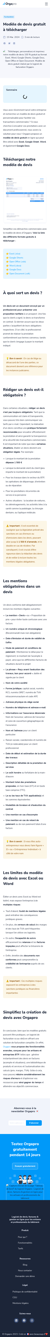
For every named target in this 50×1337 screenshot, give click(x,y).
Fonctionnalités (25, 1243)
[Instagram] (32, 1320)
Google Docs (15, 270)
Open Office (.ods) (17, 262)
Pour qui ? (22, 1237)
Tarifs (20, 1249)
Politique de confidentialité (25, 1292)
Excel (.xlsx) (14, 254)
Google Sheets (16, 258)
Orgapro (7, 1047)
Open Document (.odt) (19, 274)
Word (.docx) (15, 266)
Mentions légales (21, 1303)
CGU (15, 1297)
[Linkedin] (16, 1320)
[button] (4, 43)
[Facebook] (24, 1320)
